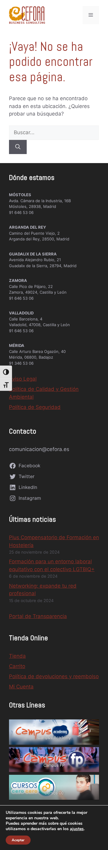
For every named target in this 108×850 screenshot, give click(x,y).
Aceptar (18, 840)
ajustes (77, 829)
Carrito (17, 666)
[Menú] (90, 15)
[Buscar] (18, 147)
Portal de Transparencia (38, 616)
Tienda (17, 656)
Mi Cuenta (21, 687)
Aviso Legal (23, 379)
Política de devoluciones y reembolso (54, 676)
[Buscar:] (54, 132)
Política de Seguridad (35, 407)
